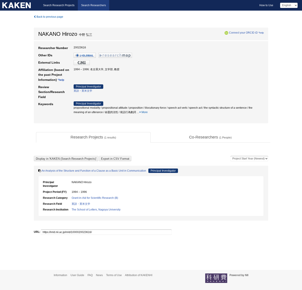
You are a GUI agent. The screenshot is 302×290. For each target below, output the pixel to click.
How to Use (266, 5)
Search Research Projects (59, 5)
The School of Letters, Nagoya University (96, 209)
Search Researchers (93, 5)
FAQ (90, 275)
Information (60, 275)
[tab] (93, 137)
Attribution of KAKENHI (138, 275)
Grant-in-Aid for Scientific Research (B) (95, 197)
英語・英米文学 (83, 90)
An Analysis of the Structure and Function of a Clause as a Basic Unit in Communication (94, 170)
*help (261, 32)
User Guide (77, 275)
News (99, 275)
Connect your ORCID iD (243, 32)
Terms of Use (114, 275)
